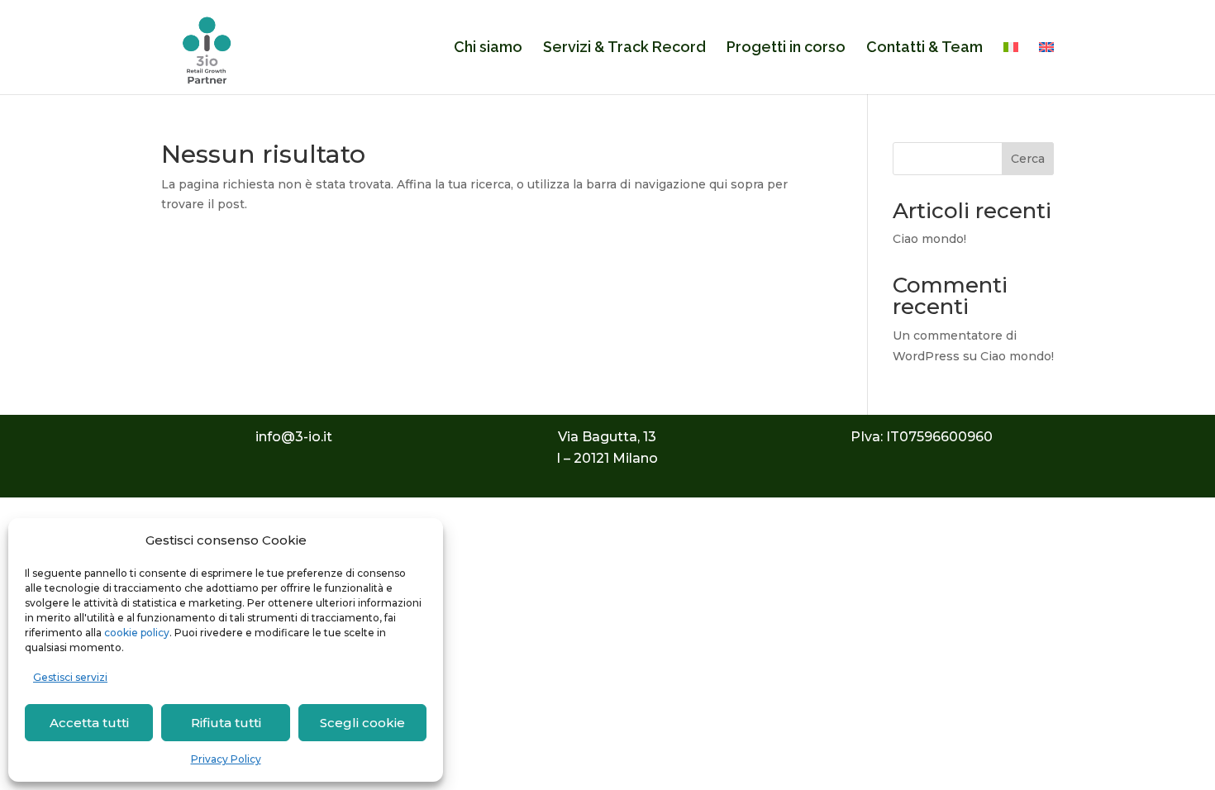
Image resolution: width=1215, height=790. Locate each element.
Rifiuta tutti (226, 723)
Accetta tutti (89, 723)
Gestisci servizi (70, 677)
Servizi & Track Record (624, 48)
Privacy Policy (226, 759)
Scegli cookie (362, 723)
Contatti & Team (924, 48)
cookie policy (136, 632)
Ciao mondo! (929, 238)
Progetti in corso (786, 48)
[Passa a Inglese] (1046, 67)
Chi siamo (488, 48)
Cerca (1028, 158)
